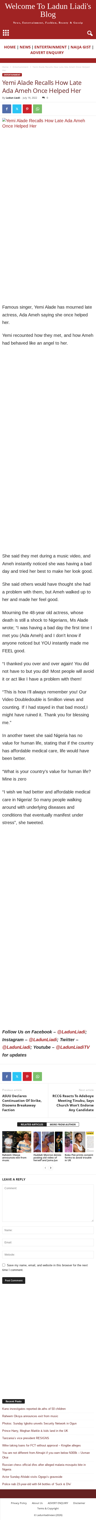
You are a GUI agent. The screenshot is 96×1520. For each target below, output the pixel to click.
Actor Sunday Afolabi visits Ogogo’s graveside (32, 1476)
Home (5, 66)
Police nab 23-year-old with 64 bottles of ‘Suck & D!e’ (36, 1484)
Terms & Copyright (48, 1508)
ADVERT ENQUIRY (48, 52)
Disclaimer (79, 1503)
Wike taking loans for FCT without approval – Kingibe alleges (41, 1445)
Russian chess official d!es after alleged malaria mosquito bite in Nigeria (44, 1467)
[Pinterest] (27, 108)
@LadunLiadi (71, 1031)
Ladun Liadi (13, 97)
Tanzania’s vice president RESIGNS (25, 1438)
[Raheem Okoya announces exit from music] (16, 1142)
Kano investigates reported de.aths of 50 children (34, 1408)
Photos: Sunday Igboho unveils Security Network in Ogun (39, 1423)
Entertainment (20, 66)
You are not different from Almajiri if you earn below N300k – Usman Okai (46, 1455)
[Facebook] (6, 108)
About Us (37, 1503)
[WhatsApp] (37, 108)
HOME (10, 47)
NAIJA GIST (81, 47)
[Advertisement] (48, 214)
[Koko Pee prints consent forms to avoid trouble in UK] (79, 1142)
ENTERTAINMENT (50, 47)
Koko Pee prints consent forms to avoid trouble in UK (79, 1157)
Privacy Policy (19, 1503)
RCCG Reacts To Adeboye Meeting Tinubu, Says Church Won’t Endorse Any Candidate (73, 1103)
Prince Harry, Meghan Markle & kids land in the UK (35, 1430)
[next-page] (50, 1167)
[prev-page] (45, 1167)
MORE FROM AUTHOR (63, 1124)
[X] (17, 108)
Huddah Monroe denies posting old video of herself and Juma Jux (47, 1157)
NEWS (25, 47)
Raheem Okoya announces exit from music (14, 1157)
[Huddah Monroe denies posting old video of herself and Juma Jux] (48, 1142)
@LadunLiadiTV (73, 1047)
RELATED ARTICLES (32, 1124)
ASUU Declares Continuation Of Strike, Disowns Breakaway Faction (22, 1103)
